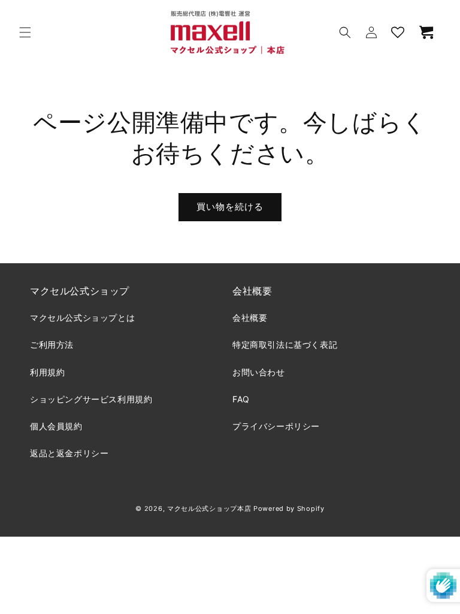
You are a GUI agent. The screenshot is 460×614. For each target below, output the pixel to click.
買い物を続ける (230, 206)
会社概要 (249, 317)
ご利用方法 (52, 344)
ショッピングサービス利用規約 (91, 399)
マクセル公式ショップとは (82, 317)
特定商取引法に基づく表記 (284, 344)
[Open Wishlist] (398, 32)
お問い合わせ (258, 372)
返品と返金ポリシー (69, 453)
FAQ (241, 399)
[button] (25, 32)
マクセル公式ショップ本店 (209, 508)
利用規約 (47, 372)
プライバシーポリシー (276, 426)
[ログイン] (371, 32)
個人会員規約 (56, 426)
